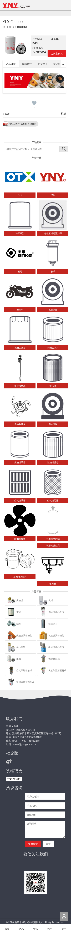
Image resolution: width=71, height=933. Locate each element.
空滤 (18, 612)
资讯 (35, 928)
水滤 (18, 658)
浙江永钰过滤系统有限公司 (22, 123)
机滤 (63, 113)
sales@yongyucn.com (25, 744)
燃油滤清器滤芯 (24, 635)
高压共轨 (20, 647)
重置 (48, 844)
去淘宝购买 (57, 53)
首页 (7, 928)
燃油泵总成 (54, 658)
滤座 (18, 623)
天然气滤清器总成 (57, 670)
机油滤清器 (22, 27)
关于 (64, 928)
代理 (49, 928)
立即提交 (33, 844)
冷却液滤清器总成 (25, 682)
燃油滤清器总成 (56, 612)
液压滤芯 (52, 623)
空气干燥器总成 (24, 670)
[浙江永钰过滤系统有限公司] (16, 5)
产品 (21, 928)
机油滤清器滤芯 (56, 635)
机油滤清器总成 (56, 647)
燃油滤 (19, 600)
